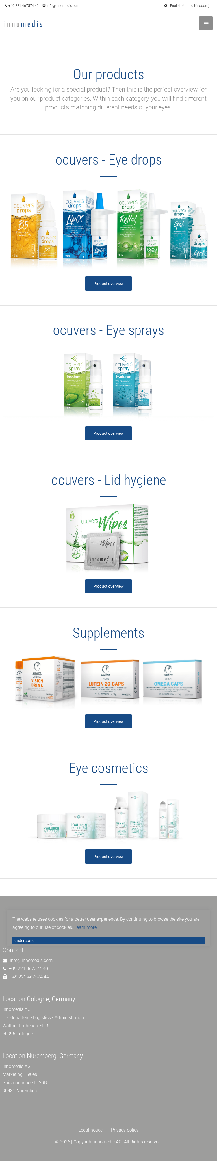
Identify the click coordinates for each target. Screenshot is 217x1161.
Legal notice (91, 1130)
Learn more (85, 927)
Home (172, 46)
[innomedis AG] (23, 23)
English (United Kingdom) (189, 6)
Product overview (108, 283)
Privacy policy (125, 1130)
